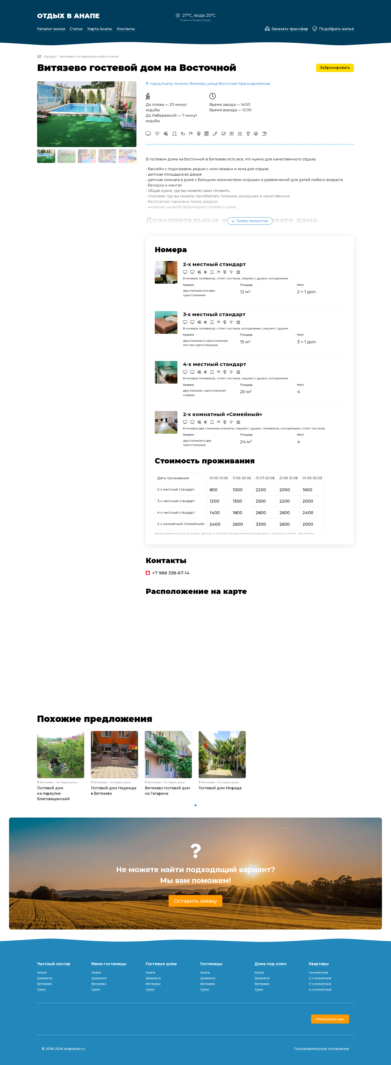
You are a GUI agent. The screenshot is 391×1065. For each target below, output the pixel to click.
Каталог (50, 56)
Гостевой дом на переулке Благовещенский (53, 793)
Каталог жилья (51, 29)
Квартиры (319, 964)
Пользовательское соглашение (321, 1049)
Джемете (44, 978)
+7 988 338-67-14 (170, 573)
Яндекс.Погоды (202, 20)
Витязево (47, 782)
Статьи (76, 29)
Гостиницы (211, 964)
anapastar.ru (74, 1049)
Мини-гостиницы (108, 964)
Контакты (126, 29)
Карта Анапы (99, 29)
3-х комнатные (320, 983)
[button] (42, 114)
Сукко (41, 989)
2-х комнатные (320, 978)
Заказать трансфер (290, 29)
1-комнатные (318, 972)
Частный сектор (53, 964)
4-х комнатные (320, 989)
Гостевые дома (66, 782)
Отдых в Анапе (68, 16)
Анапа (42, 972)
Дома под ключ (270, 964)
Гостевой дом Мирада (220, 788)
